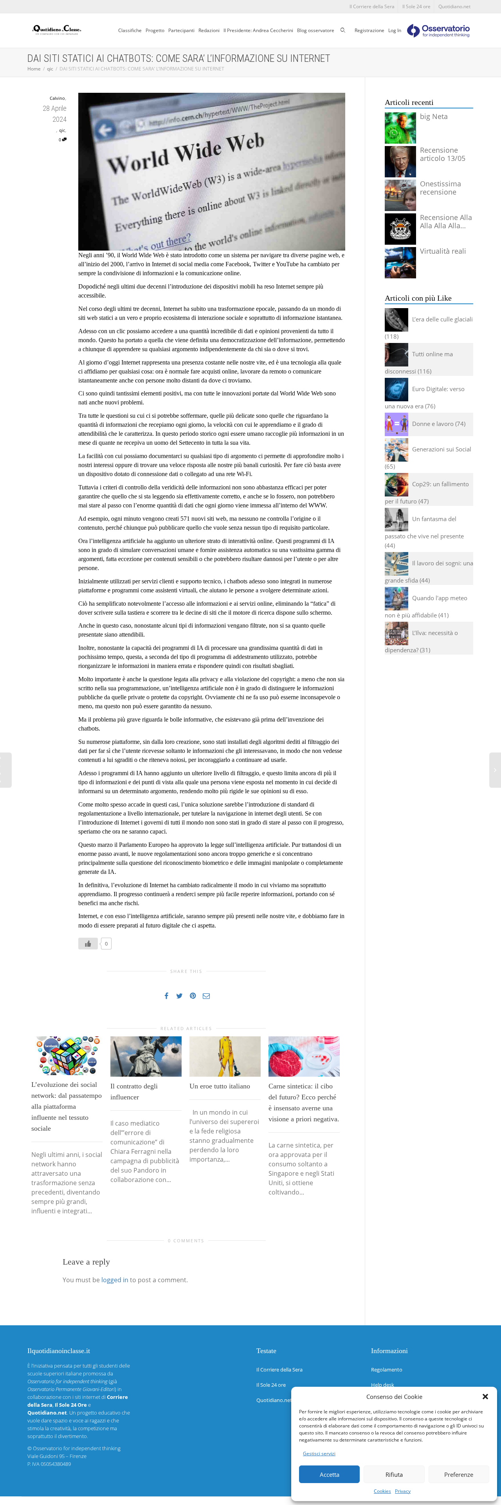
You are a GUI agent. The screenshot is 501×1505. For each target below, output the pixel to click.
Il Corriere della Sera (372, 6)
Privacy (403, 1491)
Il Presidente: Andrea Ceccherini (258, 30)
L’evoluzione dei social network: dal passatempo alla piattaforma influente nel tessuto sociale (66, 1106)
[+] (67, 1055)
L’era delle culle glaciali (442, 319)
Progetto (155, 30)
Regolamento (386, 1369)
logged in (114, 1280)
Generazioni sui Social (441, 449)
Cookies (382, 1491)
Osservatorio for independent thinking (77, 1448)
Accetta (329, 1474)
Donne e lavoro (433, 424)
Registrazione (369, 30)
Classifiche (130, 30)
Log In (394, 30)
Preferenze (458, 1474)
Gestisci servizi (319, 1453)
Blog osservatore (315, 30)
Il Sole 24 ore (416, 6)
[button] (485, 1396)
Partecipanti (181, 30)
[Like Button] (88, 943)
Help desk (382, 1384)
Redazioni (209, 30)
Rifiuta (394, 1474)
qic (62, 130)
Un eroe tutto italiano (219, 1086)
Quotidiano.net (454, 6)
